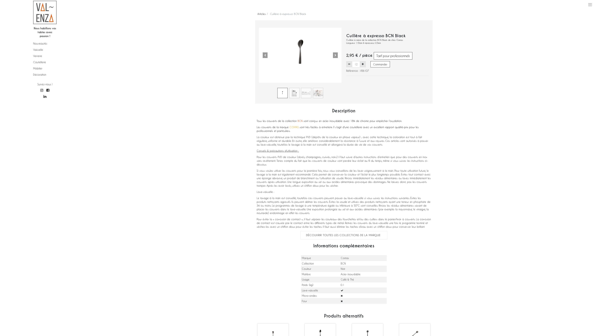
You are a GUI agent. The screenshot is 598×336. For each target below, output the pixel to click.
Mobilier (37, 68)
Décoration (39, 74)
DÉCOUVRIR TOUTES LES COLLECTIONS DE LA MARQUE (344, 235)
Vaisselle (38, 49)
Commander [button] (380, 64)
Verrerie (37, 55)
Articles (261, 13)
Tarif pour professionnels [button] (393, 56)
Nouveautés (40, 43)
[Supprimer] (349, 64)
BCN (300, 120)
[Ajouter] (363, 64)
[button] (265, 55)
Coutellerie (39, 62)
